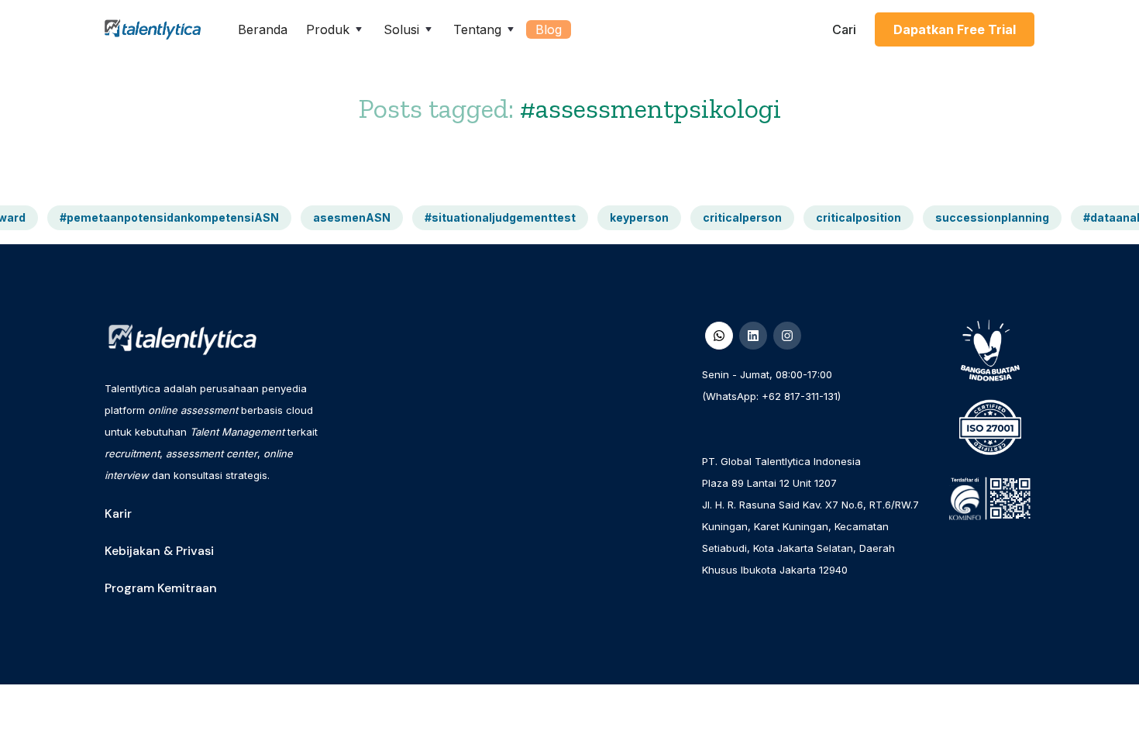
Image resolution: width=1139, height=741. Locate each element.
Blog (548, 29)
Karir (118, 513)
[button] (335, 29)
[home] (153, 29)
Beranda (262, 29)
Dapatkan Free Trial (954, 29)
